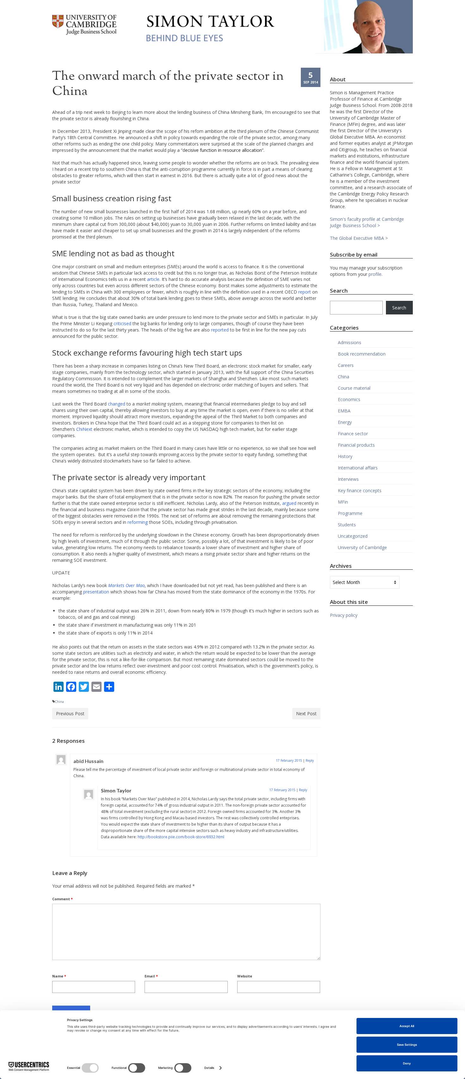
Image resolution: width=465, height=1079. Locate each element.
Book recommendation (362, 354)
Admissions (349, 342)
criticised (122, 323)
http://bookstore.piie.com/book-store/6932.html (181, 837)
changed (116, 404)
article (153, 279)
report (304, 292)
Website (244, 976)
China (59, 701)
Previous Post (70, 713)
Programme (350, 513)
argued (289, 503)
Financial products (356, 445)
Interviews (348, 479)
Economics (349, 399)
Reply (310, 760)
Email (151, 976)
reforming (137, 522)
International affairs (358, 468)
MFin (343, 502)
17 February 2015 (289, 760)
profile (375, 274)
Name (59, 976)
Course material (354, 388)
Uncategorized (353, 536)
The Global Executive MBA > (359, 238)
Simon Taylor (116, 790)
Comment (62, 898)
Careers (346, 365)
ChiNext (84, 429)
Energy (345, 422)
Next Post (306, 713)
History (345, 456)
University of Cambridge (362, 547)
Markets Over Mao (126, 585)
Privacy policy (343, 615)
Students (347, 525)
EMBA (344, 411)
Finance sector (353, 434)
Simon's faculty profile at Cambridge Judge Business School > (367, 222)
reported (220, 330)
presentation (96, 592)
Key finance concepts (359, 490)
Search (399, 308)
